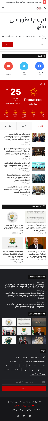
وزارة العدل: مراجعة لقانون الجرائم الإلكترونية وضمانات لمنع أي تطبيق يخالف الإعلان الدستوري (13, 255)
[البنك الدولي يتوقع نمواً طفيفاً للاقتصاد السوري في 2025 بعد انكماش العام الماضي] (38, 178)
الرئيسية (37, 410)
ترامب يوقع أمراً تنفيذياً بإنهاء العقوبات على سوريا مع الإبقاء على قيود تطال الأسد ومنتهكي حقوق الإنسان (17, 138)
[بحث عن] (45, 9)
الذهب (21, 361)
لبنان (7, 370)
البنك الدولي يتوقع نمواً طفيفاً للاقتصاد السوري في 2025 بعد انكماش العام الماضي (18, 177)
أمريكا (25, 357)
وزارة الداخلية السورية (38, 374)
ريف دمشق (41, 370)
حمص (22, 365)
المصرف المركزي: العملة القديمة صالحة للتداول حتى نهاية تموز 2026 (36, 228)
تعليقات (8, 126)
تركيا (35, 365)
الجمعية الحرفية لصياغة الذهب (35, 361)
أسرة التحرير (20, 410)
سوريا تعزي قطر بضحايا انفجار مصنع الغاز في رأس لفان (13, 228)
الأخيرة (24, 126)
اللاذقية (42, 365)
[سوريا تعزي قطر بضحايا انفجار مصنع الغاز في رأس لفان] (12, 217)
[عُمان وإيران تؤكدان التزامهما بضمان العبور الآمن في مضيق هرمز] (39, 322)
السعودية (13, 361)
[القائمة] (3, 9)
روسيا (8, 365)
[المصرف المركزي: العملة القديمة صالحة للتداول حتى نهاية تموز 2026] (35, 217)
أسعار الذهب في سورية (38, 357)
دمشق (15, 365)
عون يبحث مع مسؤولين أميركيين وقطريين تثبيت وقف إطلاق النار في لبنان (36, 254)
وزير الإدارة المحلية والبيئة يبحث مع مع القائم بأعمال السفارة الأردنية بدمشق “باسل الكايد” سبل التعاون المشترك (17, 152)
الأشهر (40, 126)
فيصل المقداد (16, 370)
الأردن (18, 357)
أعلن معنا (11, 410)
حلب (29, 365)
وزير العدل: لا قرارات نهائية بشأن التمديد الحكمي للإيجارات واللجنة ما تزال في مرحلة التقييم (17, 189)
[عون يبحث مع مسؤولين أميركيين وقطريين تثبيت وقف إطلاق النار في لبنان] (35, 243)
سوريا (32, 370)
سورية (25, 370)
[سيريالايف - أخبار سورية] (38, 8)
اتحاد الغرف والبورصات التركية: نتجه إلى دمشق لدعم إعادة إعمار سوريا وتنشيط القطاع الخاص (17, 166)
